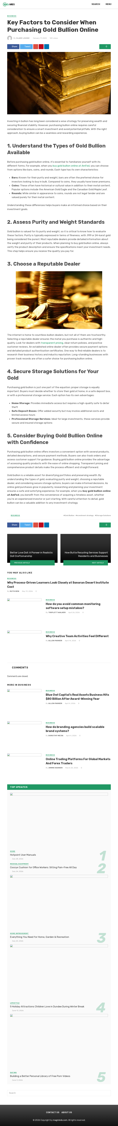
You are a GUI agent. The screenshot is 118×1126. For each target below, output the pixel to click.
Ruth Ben (14, 591)
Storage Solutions (103, 515)
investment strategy (85, 515)
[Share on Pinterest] (41, 46)
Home (12, 851)
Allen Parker (55, 641)
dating (13, 1072)
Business (11, 16)
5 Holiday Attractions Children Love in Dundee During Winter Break (47, 1006)
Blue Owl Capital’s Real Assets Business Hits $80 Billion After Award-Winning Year (77, 696)
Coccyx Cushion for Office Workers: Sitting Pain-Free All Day (43, 867)
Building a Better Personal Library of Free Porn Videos (40, 1076)
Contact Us (52, 1112)
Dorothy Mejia (55, 736)
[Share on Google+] (35, 46)
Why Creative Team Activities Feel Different (77, 636)
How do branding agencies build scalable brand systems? (75, 729)
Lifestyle (15, 1003)
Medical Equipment (19, 864)
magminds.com (60, 1120)
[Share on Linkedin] (46, 46)
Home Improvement (19, 933)
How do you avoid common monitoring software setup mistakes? (73, 606)
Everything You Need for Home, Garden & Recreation (39, 936)
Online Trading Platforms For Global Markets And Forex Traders (78, 761)
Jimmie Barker (55, 768)
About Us (66, 1112)
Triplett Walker (57, 612)
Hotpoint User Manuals (23, 854)
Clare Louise (22, 38)
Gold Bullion (69, 515)
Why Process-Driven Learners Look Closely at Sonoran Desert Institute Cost (58, 584)
